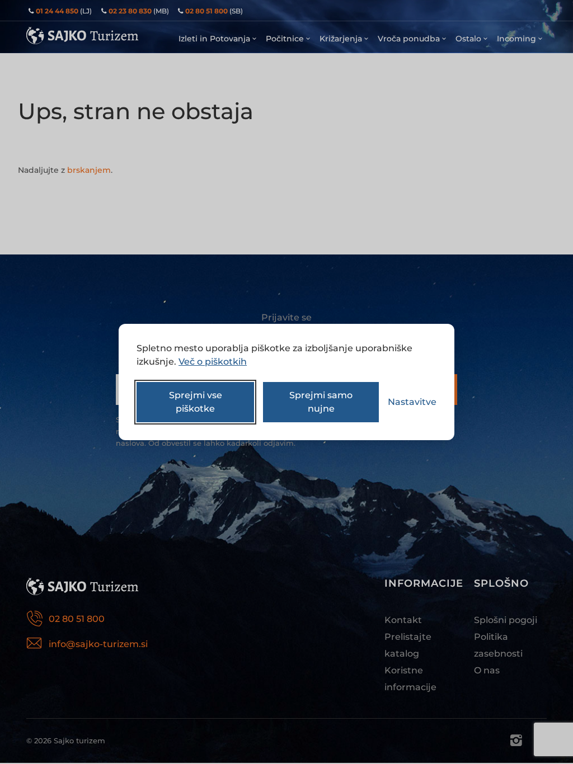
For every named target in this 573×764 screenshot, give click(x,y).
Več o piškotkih (213, 361)
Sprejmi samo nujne (321, 402)
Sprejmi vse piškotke (195, 402)
